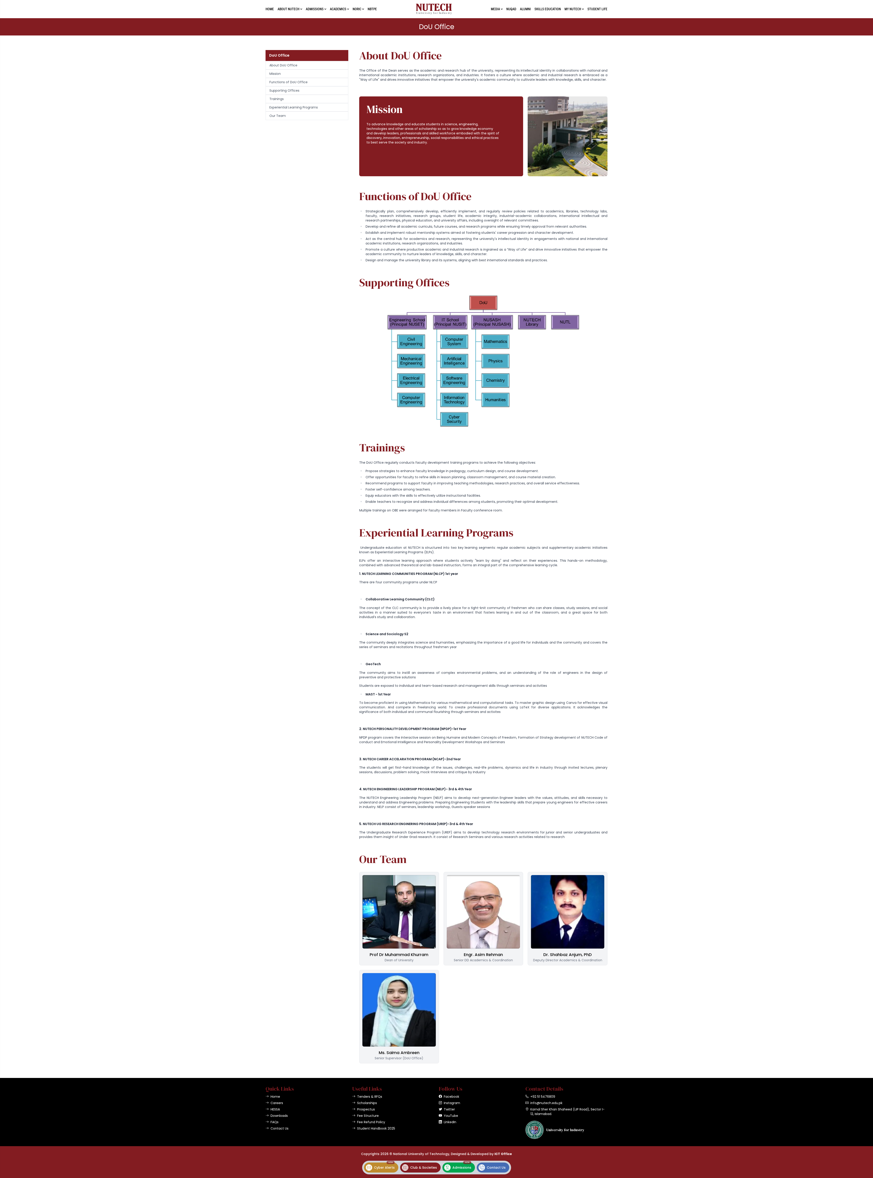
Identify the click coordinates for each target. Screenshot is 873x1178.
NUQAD (511, 9)
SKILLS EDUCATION (547, 9)
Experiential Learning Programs (293, 107)
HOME (270, 9)
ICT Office (503, 1154)
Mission (275, 73)
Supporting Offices (284, 90)
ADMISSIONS (315, 9)
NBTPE (372, 9)
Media (495, 9)
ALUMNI (525, 9)
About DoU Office (283, 65)
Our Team (277, 115)
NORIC (357, 9)
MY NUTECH (572, 9)
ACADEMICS (338, 9)
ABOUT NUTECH (288, 9)
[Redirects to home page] (434, 9)
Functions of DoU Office (288, 82)
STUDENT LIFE (597, 9)
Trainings (276, 99)
